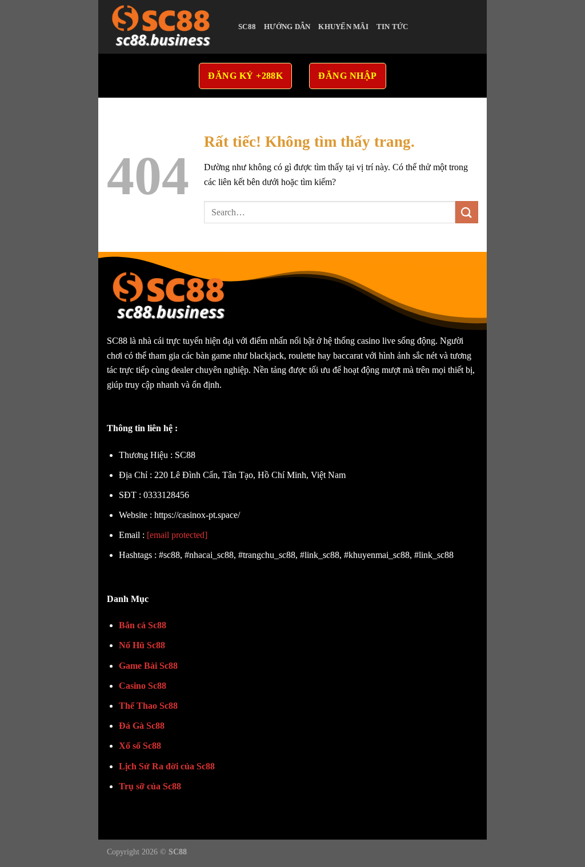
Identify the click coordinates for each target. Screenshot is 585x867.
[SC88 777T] (164, 27)
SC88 (247, 27)
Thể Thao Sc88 (148, 706)
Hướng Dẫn (287, 27)
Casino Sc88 (142, 686)
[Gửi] (466, 212)
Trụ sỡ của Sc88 (150, 786)
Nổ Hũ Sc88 (142, 645)
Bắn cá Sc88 (142, 625)
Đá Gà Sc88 (142, 725)
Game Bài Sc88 (148, 666)
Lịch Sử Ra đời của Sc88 (167, 766)
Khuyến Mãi (343, 27)
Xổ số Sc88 (140, 745)
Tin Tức (392, 27)
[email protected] (177, 535)
